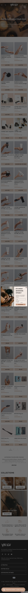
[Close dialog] (26, 287)
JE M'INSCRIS (20, 304)
